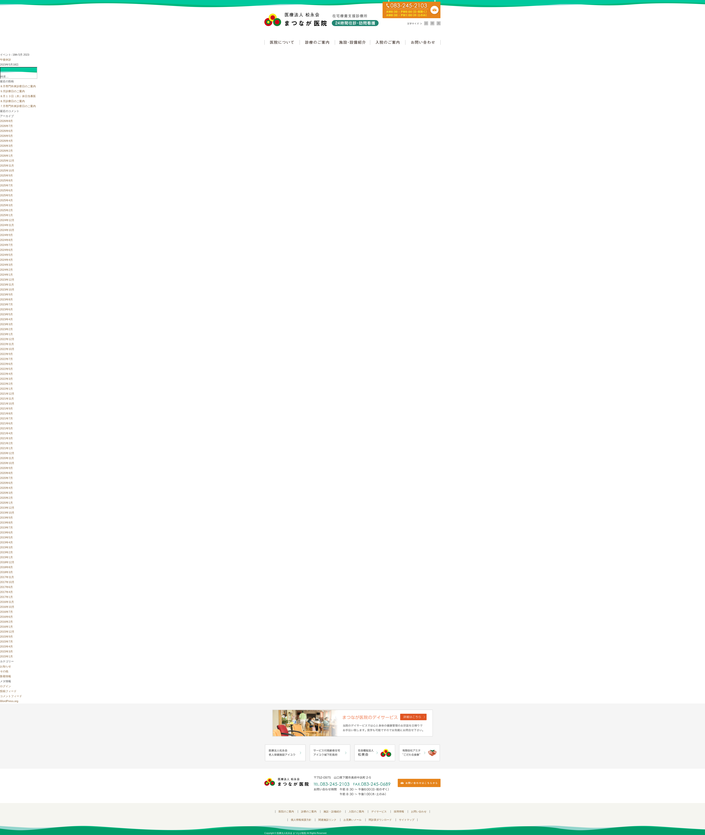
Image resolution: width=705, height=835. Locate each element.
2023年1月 (6, 334)
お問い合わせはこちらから (419, 783)
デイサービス (379, 811)
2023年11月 (7, 284)
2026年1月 (6, 155)
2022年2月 (6, 383)
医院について (282, 42)
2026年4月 (6, 140)
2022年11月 (7, 344)
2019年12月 (7, 507)
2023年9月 (6, 294)
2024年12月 (7, 220)
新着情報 (5, 676)
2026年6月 (6, 130)
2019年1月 (6, 557)
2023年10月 (7, 289)
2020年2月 (6, 497)
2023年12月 (7, 279)
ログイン (5, 686)
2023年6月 (6, 309)
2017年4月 (6, 592)
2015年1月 (6, 656)
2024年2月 (6, 269)
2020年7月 (6, 477)
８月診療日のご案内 (12, 101)
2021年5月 (6, 428)
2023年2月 (6, 329)
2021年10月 (7, 403)
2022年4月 (6, 373)
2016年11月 (7, 601)
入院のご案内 (387, 42)
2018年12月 (7, 562)
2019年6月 (6, 532)
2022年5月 (6, 368)
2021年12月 (7, 393)
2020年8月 (6, 473)
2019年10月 (7, 512)
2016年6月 (6, 616)
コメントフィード (11, 696)
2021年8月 (6, 413)
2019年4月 (6, 542)
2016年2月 (6, 621)
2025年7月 (6, 185)
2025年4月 (6, 200)
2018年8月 (6, 567)
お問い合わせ (423, 42)
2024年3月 (6, 264)
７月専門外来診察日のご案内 (18, 106)
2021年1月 (6, 448)
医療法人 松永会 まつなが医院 (286, 782)
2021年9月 (6, 408)
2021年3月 (6, 438)
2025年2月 (6, 210)
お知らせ (5, 666)
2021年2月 (6, 443)
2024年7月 (6, 244)
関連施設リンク (327, 819)
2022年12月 (7, 339)
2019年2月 (6, 552)
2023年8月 (6, 299)
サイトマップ (406, 819)
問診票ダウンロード (380, 819)
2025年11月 (7, 165)
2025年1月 (6, 215)
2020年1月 (6, 502)
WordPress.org (9, 701)
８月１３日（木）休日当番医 (18, 96)
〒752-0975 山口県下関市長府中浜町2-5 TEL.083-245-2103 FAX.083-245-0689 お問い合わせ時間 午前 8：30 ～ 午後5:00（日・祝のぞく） (352, 786)
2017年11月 (7, 577)
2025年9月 (6, 175)
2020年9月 (6, 468)
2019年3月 (6, 547)
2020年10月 (7, 463)
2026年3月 (6, 145)
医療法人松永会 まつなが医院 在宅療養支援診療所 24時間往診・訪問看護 (321, 19)
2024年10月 (7, 230)
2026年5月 (6, 135)
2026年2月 (6, 150)
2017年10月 (7, 582)
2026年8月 (6, 120)
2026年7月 (6, 125)
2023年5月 (6, 314)
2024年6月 (6, 249)
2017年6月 (6, 587)
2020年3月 (6, 492)
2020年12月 (7, 453)
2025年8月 (6, 180)
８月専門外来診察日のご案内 (18, 86)
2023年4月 (6, 319)
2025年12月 (7, 160)
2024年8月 (6, 239)
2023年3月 (6, 324)
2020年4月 (6, 487)
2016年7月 (6, 611)
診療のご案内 (317, 42)
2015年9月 (6, 636)
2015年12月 (7, 631)
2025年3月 (6, 205)
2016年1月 (6, 626)
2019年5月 (6, 537)
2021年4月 (6, 433)
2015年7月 (6, 641)
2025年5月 (6, 195)
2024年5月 (6, 254)
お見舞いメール (352, 819)
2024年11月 (7, 225)
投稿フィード (8, 691)
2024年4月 (6, 259)
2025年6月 (6, 190)
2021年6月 (6, 423)
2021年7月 (6, 418)
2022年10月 (7, 349)
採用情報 (399, 811)
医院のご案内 (286, 811)
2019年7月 (6, 527)
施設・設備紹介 (352, 42)
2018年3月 (6, 572)
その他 (4, 671)
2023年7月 (6, 304)
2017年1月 (6, 596)
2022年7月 (6, 358)
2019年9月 (6, 517)
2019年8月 (6, 522)
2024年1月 (6, 274)
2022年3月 (6, 378)
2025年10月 (7, 170)
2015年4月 (6, 646)
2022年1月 (6, 388)
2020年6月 (6, 482)
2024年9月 (6, 235)
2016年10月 (7, 606)
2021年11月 (7, 398)
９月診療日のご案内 (12, 91)
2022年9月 (6, 354)
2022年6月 (6, 363)
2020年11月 (7, 458)
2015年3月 (6, 651)
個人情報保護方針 (301, 819)
